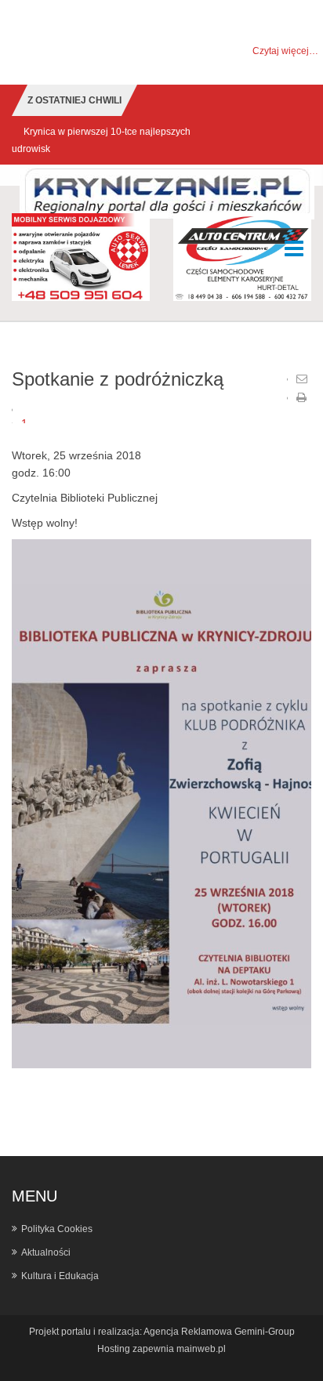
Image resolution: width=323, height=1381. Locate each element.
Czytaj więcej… (285, 50)
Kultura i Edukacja (60, 1275)
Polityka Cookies (57, 1228)
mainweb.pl (201, 1348)
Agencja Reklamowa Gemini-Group (219, 1331)
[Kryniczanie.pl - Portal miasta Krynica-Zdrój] (167, 193)
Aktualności (46, 1252)
